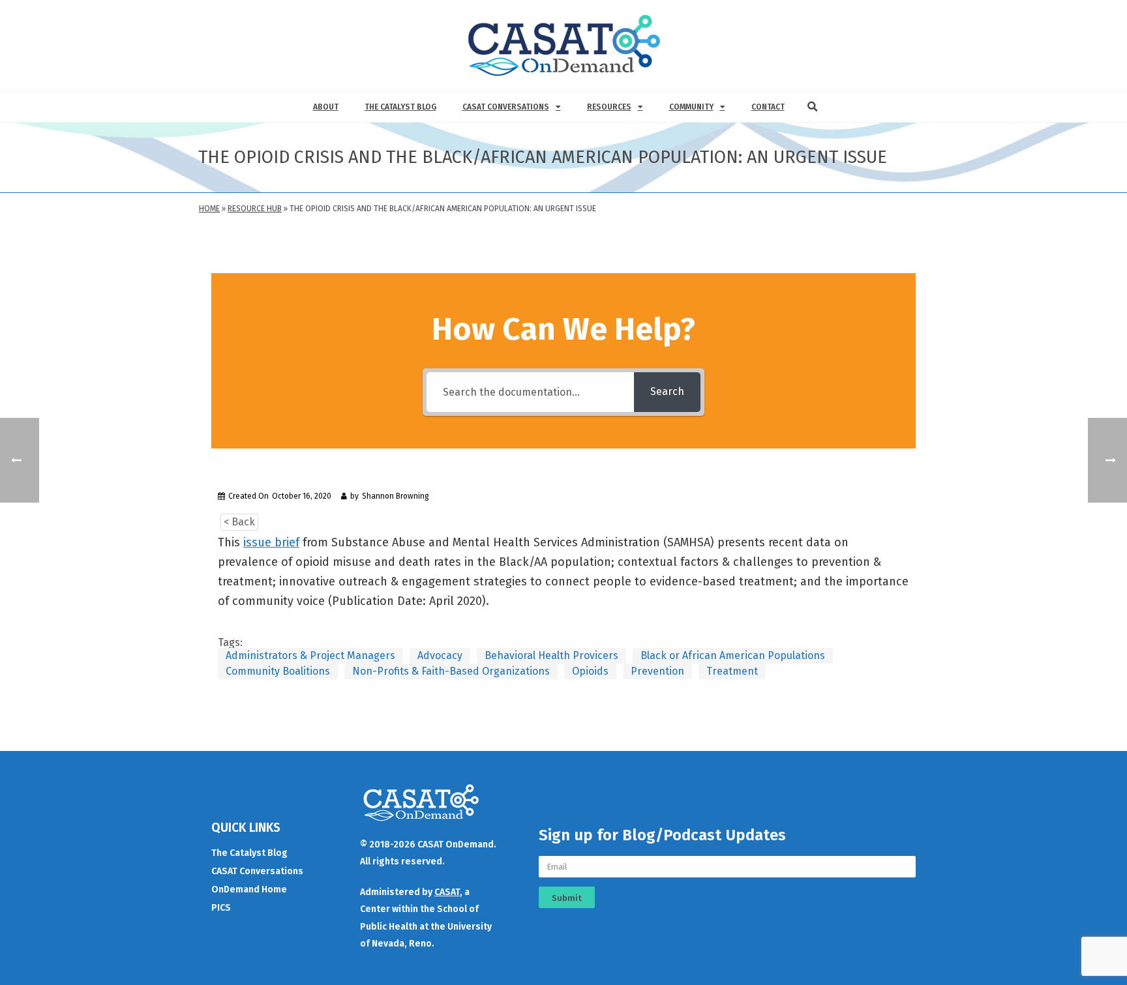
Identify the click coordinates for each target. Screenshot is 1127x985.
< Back (239, 522)
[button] (813, 107)
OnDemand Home (249, 889)
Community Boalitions (278, 671)
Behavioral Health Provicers (551, 655)
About (325, 106)
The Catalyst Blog (400, 106)
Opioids (590, 671)
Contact (768, 106)
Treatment (732, 671)
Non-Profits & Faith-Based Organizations (451, 671)
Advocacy (439, 655)
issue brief (271, 542)
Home (209, 208)
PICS (221, 907)
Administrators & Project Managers (310, 655)
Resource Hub (255, 208)
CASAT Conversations (505, 106)
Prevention (657, 671)
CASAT (447, 892)
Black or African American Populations (732, 655)
